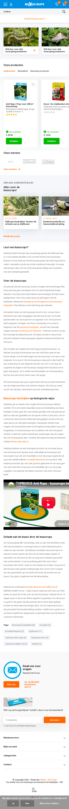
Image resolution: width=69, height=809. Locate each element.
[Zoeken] (64, 11)
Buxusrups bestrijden (16, 398)
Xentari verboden (18, 441)
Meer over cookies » (50, 803)
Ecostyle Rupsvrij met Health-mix (40, 587)
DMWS (43, 780)
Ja (13, 803)
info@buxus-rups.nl (30, 685)
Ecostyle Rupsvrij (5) (14, 631)
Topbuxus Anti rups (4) (15, 637)
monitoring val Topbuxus (30, 331)
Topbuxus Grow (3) (40, 637)
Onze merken (10, 169)
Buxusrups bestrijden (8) (23, 625)
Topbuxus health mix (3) (16, 644)
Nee (27, 803)
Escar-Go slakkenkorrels (56, 104)
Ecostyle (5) (45, 625)
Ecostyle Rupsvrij (35, 459)
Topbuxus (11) (35, 631)
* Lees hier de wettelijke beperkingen (20, 726)
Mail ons (11, 684)
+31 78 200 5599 (31, 682)
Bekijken (14, 141)
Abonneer (55, 720)
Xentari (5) (36, 644)
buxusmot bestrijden (29, 327)
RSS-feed (52, 780)
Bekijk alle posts (12, 236)
